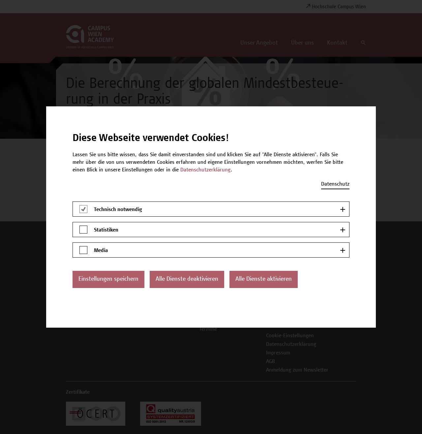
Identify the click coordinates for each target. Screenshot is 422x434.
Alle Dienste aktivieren (263, 279)
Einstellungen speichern (108, 279)
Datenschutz (335, 184)
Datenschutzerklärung (205, 170)
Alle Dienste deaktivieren (187, 279)
